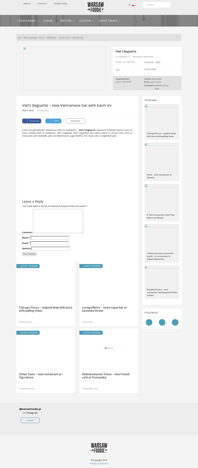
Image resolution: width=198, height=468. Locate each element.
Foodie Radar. (27, 20)
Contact (42, 3)
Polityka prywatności (99, 463)
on (30, 414)
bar (19, 37)
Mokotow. (52, 37)
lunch (41, 37)
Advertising (60, 3)
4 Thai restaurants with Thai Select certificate (160, 216)
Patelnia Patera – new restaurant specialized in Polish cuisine (162, 292)
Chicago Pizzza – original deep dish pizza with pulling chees (161, 134)
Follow (30, 420)
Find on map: (150, 69)
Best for (65, 20)
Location (85, 20)
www (158, 62)
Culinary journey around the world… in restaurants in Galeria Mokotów (160, 256)
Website (26, 248)
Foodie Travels (108, 20)
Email (26, 243)
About (27, 3)
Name (26, 237)
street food (64, 37)
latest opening (30, 37)
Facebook (149, 62)
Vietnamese (77, 37)
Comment (27, 232)
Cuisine (48, 20)
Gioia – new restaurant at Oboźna (159, 176)
